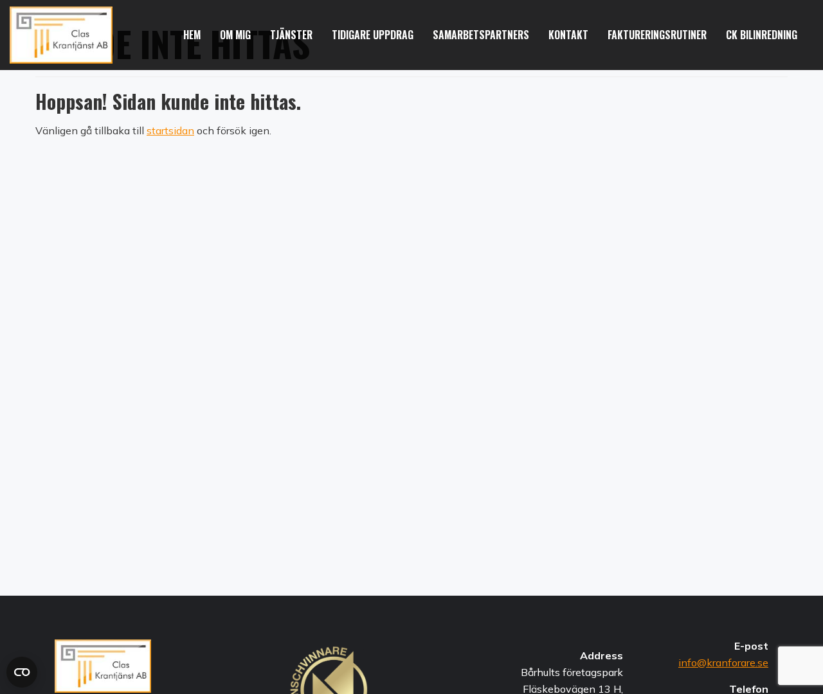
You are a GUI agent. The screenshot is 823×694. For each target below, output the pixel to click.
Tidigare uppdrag (372, 34)
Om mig (235, 34)
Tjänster (291, 34)
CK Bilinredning (761, 34)
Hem (192, 34)
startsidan (170, 130)
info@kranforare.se (723, 662)
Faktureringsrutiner (657, 34)
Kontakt (568, 34)
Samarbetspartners (481, 34)
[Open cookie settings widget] (21, 672)
